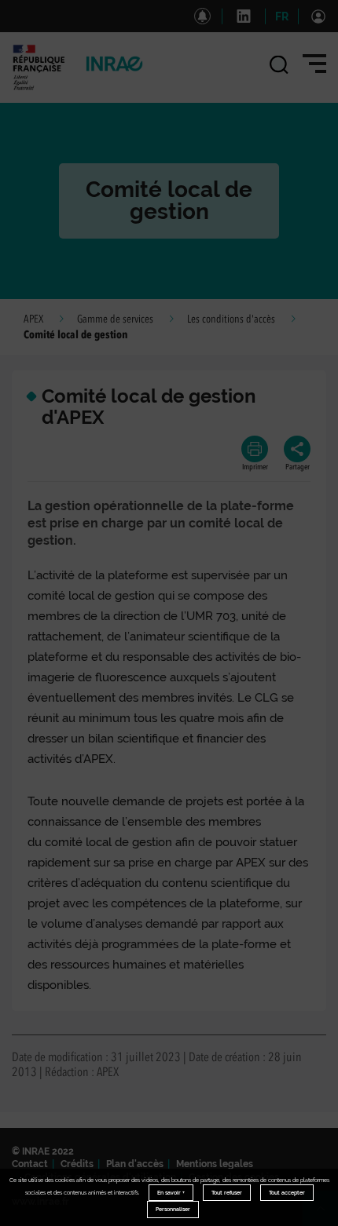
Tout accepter (287, 1192)
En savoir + (171, 1192)
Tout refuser (226, 1192)
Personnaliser (173, 1209)
